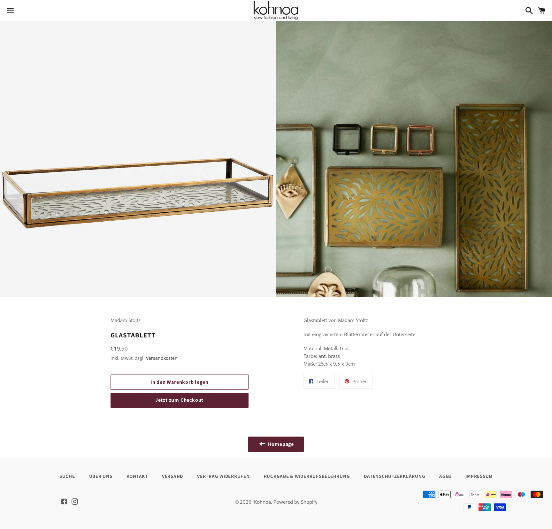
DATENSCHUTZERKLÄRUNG (394, 476)
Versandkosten (162, 358)
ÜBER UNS (100, 476)
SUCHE (67, 476)
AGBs (445, 476)
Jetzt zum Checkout (179, 400)
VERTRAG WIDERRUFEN (223, 476)
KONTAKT (137, 476)
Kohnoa (262, 502)
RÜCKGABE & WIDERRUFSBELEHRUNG (307, 476)
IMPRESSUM (479, 476)
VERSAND (172, 476)
